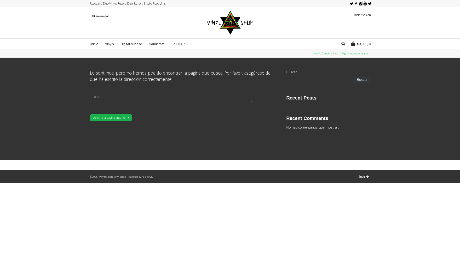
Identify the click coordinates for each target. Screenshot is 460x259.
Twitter (351, 3)
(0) (364, 44)
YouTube (365, 3)
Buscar (291, 72)
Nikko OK (147, 176)
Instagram (360, 3)
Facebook (356, 3)
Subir (361, 177)
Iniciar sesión (362, 15)
